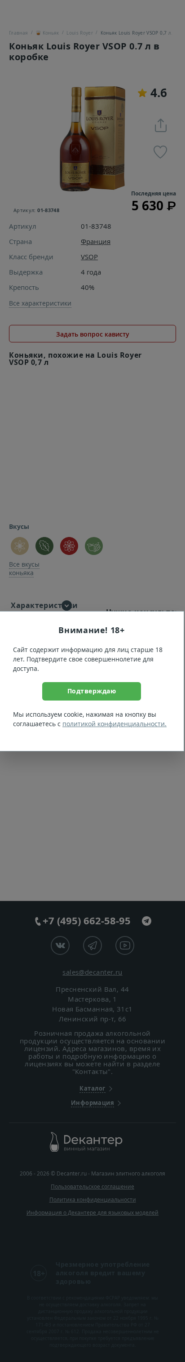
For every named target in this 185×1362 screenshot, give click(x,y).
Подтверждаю (91, 691)
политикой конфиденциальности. (114, 723)
